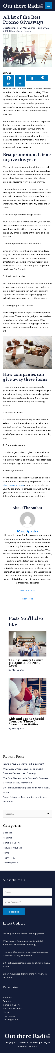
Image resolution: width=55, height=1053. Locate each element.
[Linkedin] (31, 78)
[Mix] (8, 84)
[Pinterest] (42, 78)
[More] (20, 84)
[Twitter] (20, 78)
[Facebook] (8, 78)
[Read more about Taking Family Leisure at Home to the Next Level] (27, 643)
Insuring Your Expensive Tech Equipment (23, 763)
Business (7, 832)
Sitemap (33, 1046)
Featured (7, 837)
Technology (9, 857)
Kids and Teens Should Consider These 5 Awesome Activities (26, 721)
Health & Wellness (12, 847)
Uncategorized (10, 27)
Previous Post (27, 590)
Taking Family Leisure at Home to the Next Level (26, 662)
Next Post (27, 598)
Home (6, 852)
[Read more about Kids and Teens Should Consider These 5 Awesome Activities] (27, 696)
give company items (13, 485)
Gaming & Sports (11, 842)
